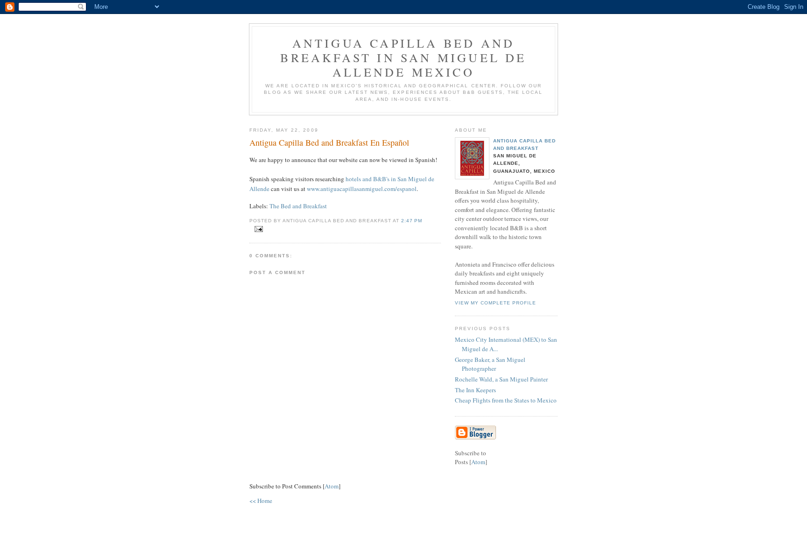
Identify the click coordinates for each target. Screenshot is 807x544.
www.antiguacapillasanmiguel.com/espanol (362, 188)
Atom (332, 486)
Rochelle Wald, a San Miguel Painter (501, 379)
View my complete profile (495, 302)
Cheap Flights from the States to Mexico (506, 400)
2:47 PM (411, 220)
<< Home (260, 500)
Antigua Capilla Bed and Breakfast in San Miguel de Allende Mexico (403, 57)
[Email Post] (257, 229)
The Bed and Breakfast (298, 206)
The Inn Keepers (475, 390)
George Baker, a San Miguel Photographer (490, 364)
